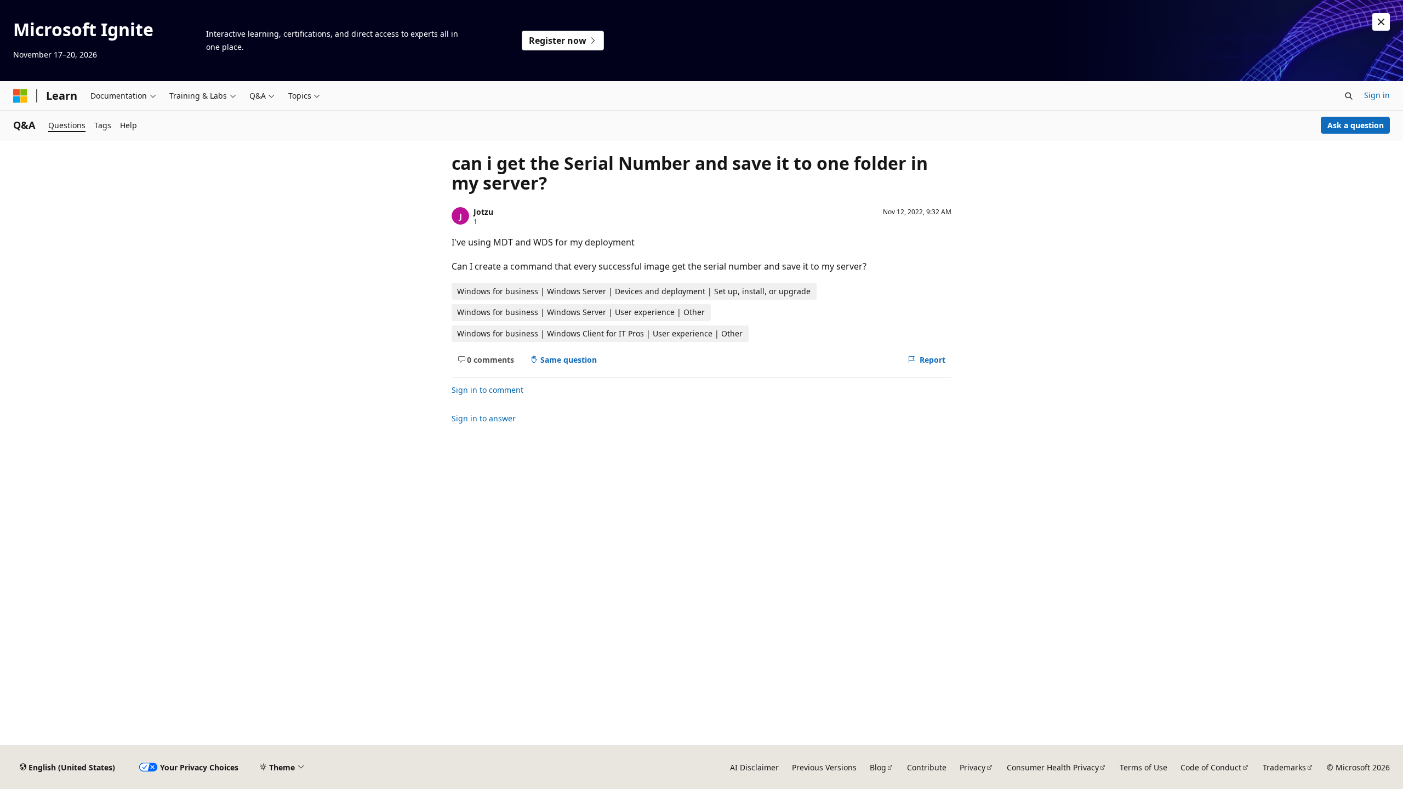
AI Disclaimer (754, 767)
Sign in (1377, 95)
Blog (878, 767)
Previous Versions (824, 767)
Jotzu (483, 212)
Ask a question (1355, 125)
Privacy (972, 767)
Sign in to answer (484, 418)
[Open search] (1349, 96)
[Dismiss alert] (1381, 22)
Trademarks (1284, 767)
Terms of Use (1143, 767)
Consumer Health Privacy (1053, 767)
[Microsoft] (20, 96)
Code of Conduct (1210, 767)
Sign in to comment (487, 390)
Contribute (926, 767)
